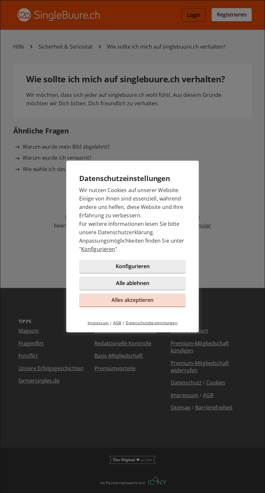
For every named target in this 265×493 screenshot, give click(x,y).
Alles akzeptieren (132, 300)
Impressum (98, 323)
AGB (117, 323)
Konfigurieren (98, 249)
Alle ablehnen (132, 283)
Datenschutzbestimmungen (151, 323)
